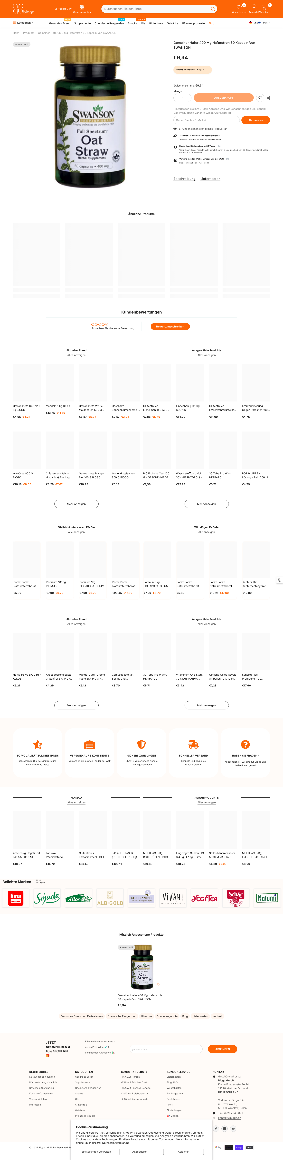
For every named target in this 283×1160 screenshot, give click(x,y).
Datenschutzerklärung (115, 1142)
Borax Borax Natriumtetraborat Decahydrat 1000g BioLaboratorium (188, 584)
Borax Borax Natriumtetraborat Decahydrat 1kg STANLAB (24, 584)
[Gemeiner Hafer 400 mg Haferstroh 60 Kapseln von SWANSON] (141, 967)
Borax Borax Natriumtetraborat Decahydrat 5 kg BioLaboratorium (221, 584)
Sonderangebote (167, 1016)
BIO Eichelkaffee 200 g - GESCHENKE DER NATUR (156, 475)
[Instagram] (224, 1129)
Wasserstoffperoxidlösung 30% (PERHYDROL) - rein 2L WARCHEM (190, 475)
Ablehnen (183, 1151)
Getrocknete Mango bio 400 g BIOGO (91, 475)
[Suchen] (159, 9)
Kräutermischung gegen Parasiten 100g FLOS (255, 408)
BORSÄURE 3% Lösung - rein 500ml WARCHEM (255, 475)
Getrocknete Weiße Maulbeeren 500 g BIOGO (91, 408)
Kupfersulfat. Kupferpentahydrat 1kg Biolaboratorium (255, 584)
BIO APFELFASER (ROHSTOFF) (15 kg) (124, 855)
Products (28, 32)
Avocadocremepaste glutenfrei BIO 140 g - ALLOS (59, 677)
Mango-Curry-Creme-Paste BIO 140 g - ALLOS (92, 677)
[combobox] (155, 9)
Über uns (146, 1016)
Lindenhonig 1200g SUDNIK (188, 408)
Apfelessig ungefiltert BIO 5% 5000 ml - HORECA (26, 855)
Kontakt (217, 1016)
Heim (16, 32)
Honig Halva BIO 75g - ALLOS (27, 676)
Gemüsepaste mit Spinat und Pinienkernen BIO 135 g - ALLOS (125, 677)
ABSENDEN (222, 1049)
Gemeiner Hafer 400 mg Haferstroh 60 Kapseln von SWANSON (140, 997)
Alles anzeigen (40, 881)
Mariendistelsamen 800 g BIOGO (123, 475)
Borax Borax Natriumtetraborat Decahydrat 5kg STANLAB (123, 584)
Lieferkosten (210, 179)
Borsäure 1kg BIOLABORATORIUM (91, 584)
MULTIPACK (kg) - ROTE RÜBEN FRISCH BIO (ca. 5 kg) (156, 855)
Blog (185, 1016)
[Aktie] (267, 98)
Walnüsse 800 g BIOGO (23, 475)
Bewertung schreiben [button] (170, 326)
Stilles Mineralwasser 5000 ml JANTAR (222, 855)
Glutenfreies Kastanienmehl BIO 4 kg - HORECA (91, 855)
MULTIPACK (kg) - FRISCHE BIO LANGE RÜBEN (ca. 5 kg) (255, 855)
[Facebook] (216, 1129)
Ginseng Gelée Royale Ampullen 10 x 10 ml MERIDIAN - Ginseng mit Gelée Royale (222, 677)
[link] (260, 98)
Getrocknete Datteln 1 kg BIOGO (26, 408)
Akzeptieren (139, 1151)
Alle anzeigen (76, 532)
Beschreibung (184, 179)
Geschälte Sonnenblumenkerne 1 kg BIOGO (125, 408)
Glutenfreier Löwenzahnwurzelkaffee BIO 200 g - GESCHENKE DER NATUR (223, 408)
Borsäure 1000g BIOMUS (56, 584)
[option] (88, 116)
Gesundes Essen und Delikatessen (82, 1016)
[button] (221, 161)
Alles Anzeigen (76, 355)
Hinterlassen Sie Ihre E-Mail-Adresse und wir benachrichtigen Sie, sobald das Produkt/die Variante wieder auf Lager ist (219, 110)
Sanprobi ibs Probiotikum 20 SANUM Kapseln (252, 677)
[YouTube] (233, 1129)
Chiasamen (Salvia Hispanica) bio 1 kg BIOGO (58, 475)
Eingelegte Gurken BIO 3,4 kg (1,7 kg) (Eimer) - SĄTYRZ (190, 855)
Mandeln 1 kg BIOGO (58, 406)
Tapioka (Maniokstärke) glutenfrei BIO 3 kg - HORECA (58, 855)
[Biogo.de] (15, 898)
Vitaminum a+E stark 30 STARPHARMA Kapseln (189, 677)
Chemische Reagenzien (122, 1016)
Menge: (178, 91)
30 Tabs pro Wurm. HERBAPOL (221, 475)
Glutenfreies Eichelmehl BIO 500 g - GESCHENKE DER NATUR (156, 408)
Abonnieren (255, 120)
